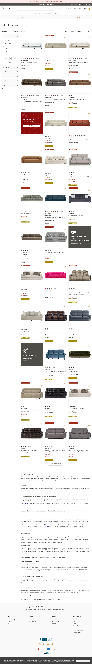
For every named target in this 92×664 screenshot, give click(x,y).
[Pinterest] (52, 645)
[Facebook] (39, 645)
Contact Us (88, 4)
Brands (86, 17)
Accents (61, 17)
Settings (11, 619)
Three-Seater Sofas (27, 499)
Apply (10, 62)
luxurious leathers (45, 526)
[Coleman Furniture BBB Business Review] (46, 640)
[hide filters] (5, 31)
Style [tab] (4, 85)
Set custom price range (7, 55)
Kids (46, 17)
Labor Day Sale (48, 63)
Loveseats (25, 495)
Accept (83, 661)
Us (31, 619)
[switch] (23, 31)
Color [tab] (4, 76)
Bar (29, 17)
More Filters (4, 88)
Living (13, 17)
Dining (21, 17)
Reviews (77, 632)
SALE (78, 17)
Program (55, 619)
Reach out (25, 360)
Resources (57, 13)
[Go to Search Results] (52, 9)
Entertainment (38, 17)
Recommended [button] (79, 31)
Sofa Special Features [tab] (8, 80)
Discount (55, 621)
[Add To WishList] (41, 36)
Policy (76, 625)
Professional (35, 13)
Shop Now (32, 125)
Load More (55, 467)
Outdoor (53, 17)
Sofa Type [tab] (5, 71)
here (72, 661)
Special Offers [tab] (6, 67)
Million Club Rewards (46, 13)
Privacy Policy (56, 661)
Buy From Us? (33, 621)
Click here (48, 557)
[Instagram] (44, 645)
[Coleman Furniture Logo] (7, 9)
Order (10, 621)
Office (69, 17)
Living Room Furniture (6, 21)
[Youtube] (48, 645)
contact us (59, 549)
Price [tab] (4, 36)
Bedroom (5, 17)
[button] (60, 9)
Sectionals (25, 503)
